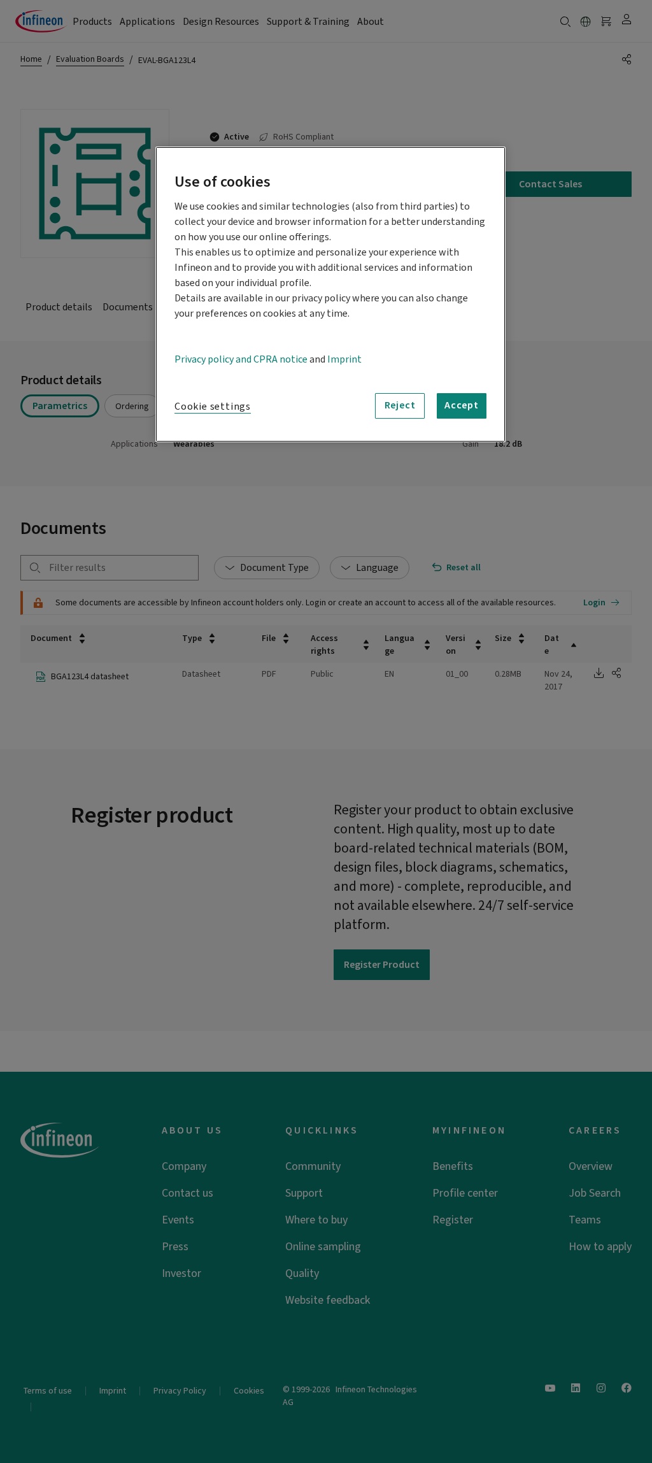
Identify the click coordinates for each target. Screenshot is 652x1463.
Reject (400, 405)
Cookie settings (212, 407)
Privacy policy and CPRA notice (241, 359)
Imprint (344, 359)
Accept (461, 405)
